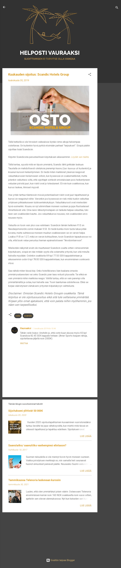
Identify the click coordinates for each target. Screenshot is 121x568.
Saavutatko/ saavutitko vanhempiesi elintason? (37, 445)
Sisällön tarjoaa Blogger (62, 560)
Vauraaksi (25, 328)
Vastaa (24, 343)
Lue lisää (85, 436)
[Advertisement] (109, 115)
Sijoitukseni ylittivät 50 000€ (25, 410)
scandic (28, 315)
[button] (89, 75)
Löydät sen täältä (80, 157)
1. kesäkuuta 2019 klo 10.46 (44, 328)
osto (17, 315)
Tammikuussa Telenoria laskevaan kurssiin (34, 480)
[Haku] (117, 8)
